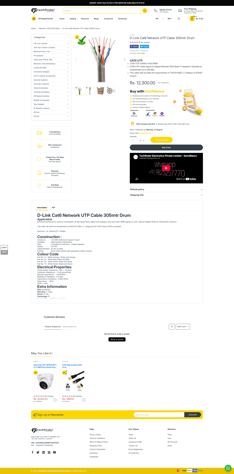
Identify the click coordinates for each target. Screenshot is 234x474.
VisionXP (65, 361)
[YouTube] (54, 452)
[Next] (76, 59)
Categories (94, 457)
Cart (169, 438)
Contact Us (133, 446)
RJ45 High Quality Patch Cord (72, 366)
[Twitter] (37, 452)
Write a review (117, 339)
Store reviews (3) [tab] (69, 327)
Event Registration (136, 449)
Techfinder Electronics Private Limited (54, 471)
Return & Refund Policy (99, 442)
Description (42, 207)
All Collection (134, 453)
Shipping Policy (96, 446)
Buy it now (166, 147)
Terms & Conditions (97, 438)
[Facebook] (32, 452)
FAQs (170, 446)
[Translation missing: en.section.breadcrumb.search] (144, 10)
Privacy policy (95, 434)
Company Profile (135, 442)
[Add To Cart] (55, 400)
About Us (132, 438)
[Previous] (125, 59)
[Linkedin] (43, 453)
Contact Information (97, 449)
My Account (172, 442)
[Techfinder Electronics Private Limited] (43, 10)
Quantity (133, 136)
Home (131, 434)
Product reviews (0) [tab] (53, 327)
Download (94, 453)
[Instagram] (49, 452)
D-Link (132, 35)
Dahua (36, 361)
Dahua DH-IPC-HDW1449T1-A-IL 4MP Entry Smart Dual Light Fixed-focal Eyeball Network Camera (45, 366)
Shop (170, 434)
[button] (135, 42)
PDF (53, 207)
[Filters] (172, 327)
